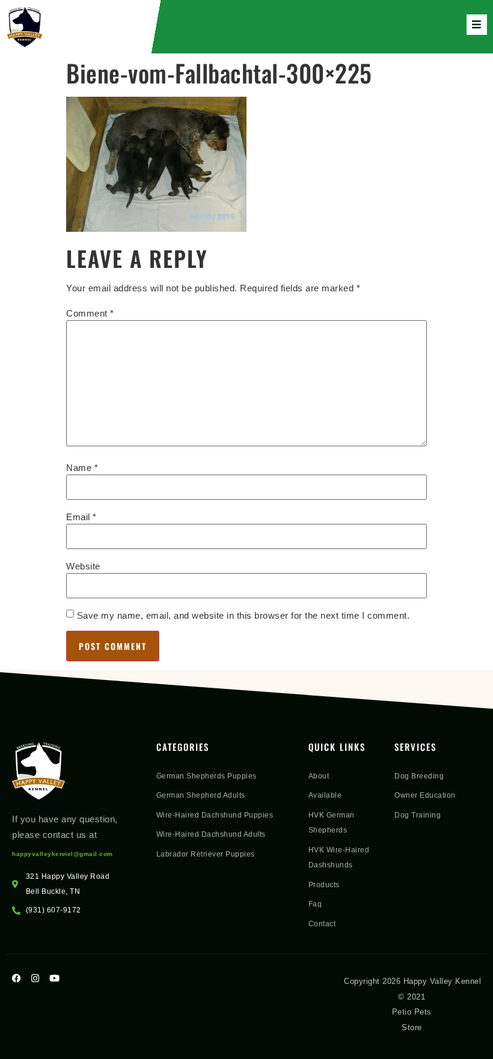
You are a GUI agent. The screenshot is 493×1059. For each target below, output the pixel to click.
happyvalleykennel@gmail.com (62, 854)
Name (82, 467)
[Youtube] (54, 978)
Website (83, 566)
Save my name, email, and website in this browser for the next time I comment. (243, 615)
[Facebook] (16, 978)
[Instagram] (35, 978)
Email (81, 516)
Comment (90, 313)
